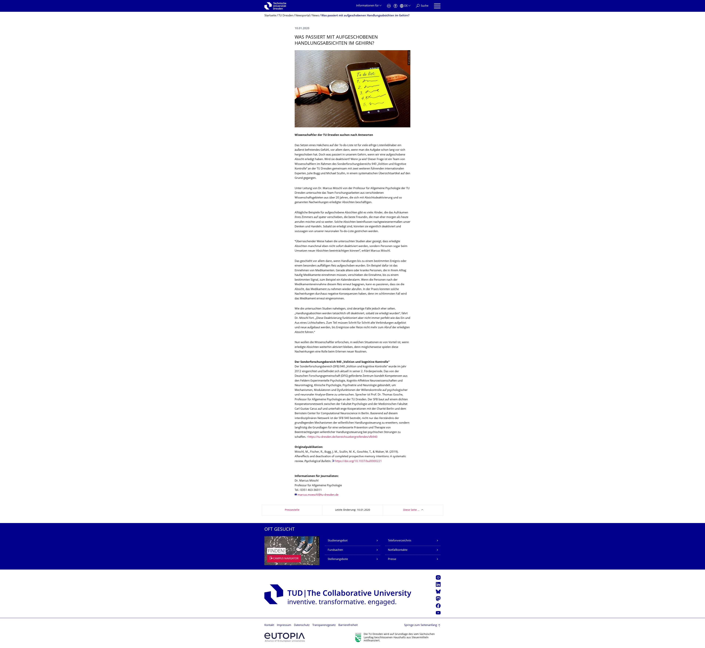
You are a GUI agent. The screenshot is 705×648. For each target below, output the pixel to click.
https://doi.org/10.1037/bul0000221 (358, 461)
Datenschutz (302, 625)
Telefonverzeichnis (399, 540)
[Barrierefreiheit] (395, 6)
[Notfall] (389, 6)
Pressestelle (292, 510)
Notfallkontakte (397, 550)
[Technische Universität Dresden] (275, 6)
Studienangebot (338, 540)
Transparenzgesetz (324, 625)
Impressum (284, 625)
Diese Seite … (411, 510)
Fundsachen (335, 550)
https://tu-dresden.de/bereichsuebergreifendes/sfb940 (342, 437)
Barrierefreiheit (348, 625)
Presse (392, 559)
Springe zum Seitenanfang (420, 625)
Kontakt (269, 625)
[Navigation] (437, 6)
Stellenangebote (338, 559)
